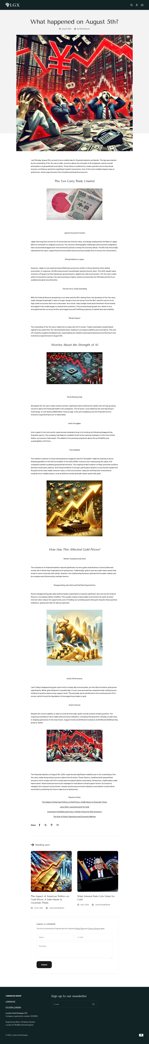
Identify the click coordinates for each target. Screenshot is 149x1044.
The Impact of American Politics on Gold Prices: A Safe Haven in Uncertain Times (50, 899)
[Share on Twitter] (45, 825)
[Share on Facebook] (39, 825)
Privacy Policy (80, 928)
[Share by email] (57, 825)
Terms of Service (94, 928)
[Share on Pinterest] (51, 825)
